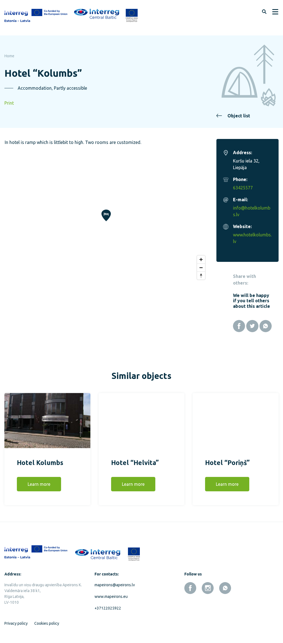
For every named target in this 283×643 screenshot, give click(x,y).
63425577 (243, 187)
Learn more (39, 484)
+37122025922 (108, 608)
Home (9, 56)
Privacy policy (16, 623)
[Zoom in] (201, 259)
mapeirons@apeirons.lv (115, 585)
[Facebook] (239, 326)
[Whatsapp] (266, 326)
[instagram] (208, 588)
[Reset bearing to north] (201, 276)
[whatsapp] (225, 588)
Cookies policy (46, 623)
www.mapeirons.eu (111, 596)
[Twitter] (252, 326)
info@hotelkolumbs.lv (251, 211)
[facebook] (190, 588)
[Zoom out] (201, 268)
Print (9, 102)
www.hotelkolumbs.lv (252, 238)
